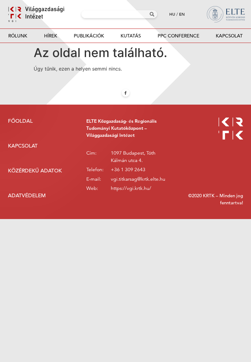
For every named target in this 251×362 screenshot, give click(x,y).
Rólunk (17, 36)
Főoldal (20, 121)
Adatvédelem (27, 195)
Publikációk (89, 36)
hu (172, 14)
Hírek (50, 36)
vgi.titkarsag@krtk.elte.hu (138, 179)
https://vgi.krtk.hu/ (131, 188)
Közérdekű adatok (35, 171)
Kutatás (131, 36)
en (182, 14)
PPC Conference (178, 36)
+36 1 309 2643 (128, 170)
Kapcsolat (229, 36)
